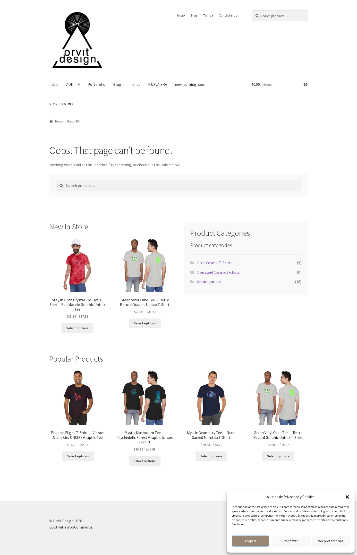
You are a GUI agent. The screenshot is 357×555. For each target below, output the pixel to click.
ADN (70, 84)
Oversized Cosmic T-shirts (218, 272)
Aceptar (250, 541)
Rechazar (291, 541)
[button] (347, 496)
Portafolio (96, 84)
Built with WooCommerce (70, 527)
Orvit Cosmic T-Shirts (214, 262)
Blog (194, 15)
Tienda (208, 15)
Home (59, 121)
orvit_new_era (61, 103)
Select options (77, 328)
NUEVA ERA (157, 84)
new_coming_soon (190, 84)
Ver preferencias (330, 541)
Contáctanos (228, 15)
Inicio (181, 15)
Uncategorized (209, 281)
